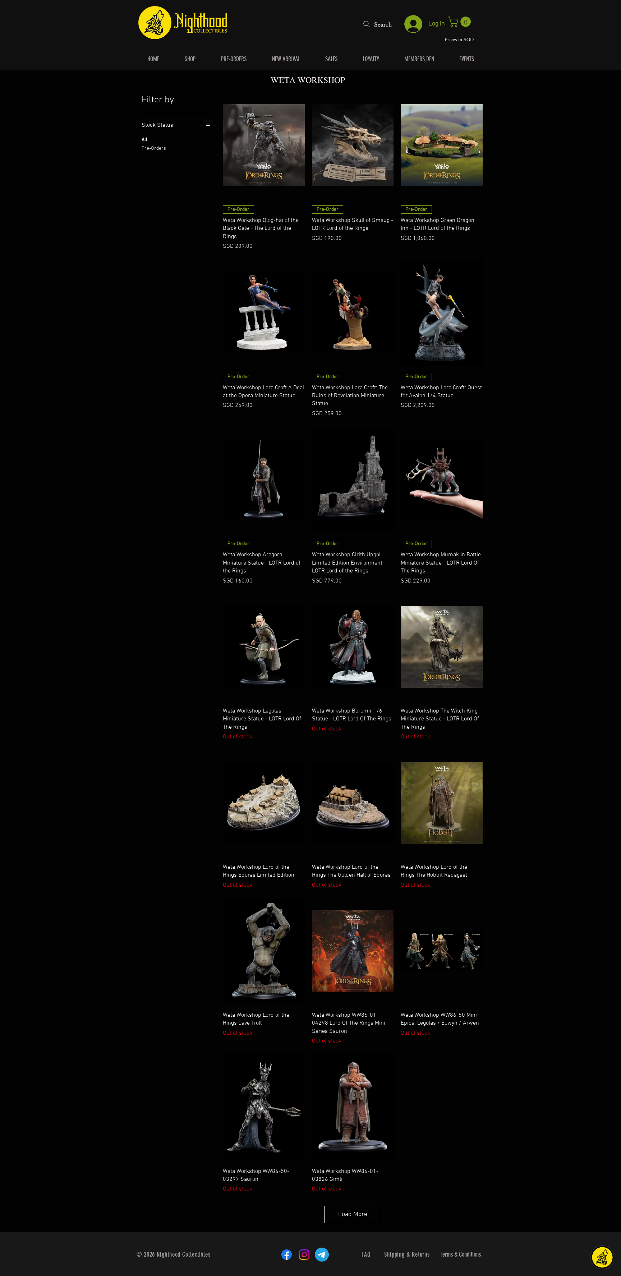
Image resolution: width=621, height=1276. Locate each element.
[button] (460, 22)
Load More (352, 1214)
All (144, 140)
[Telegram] (322, 1255)
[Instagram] (304, 1255)
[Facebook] (287, 1255)
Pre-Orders (154, 148)
